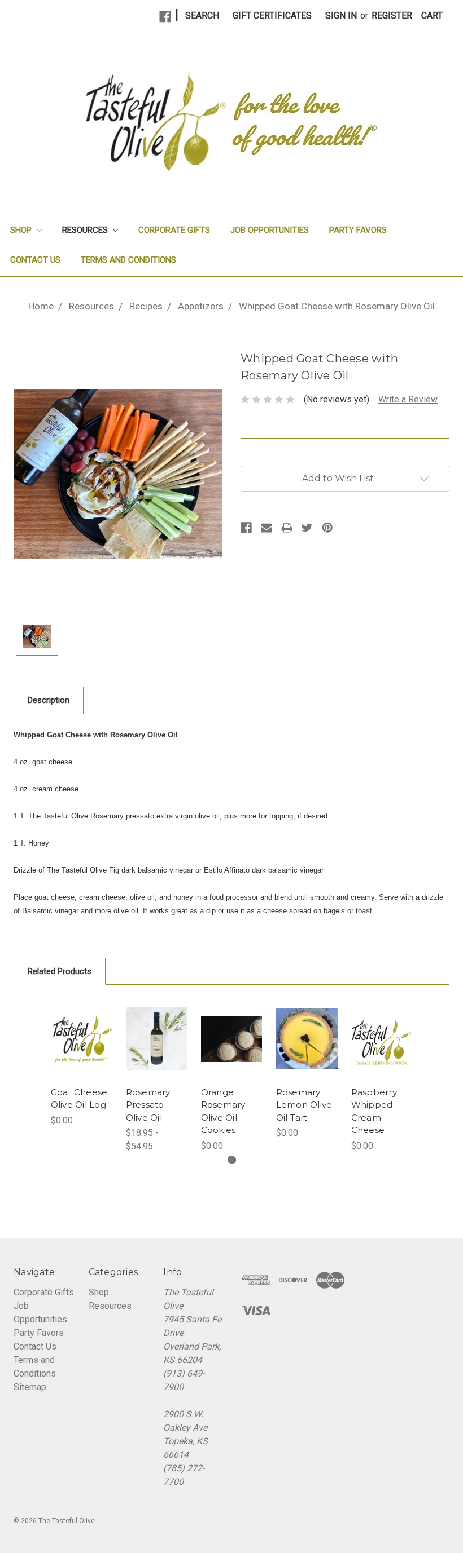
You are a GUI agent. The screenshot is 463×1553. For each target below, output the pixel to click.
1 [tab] (232, 1160)
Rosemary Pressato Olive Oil (148, 1105)
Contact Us (35, 260)
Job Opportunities (269, 230)
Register (392, 15)
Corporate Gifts (174, 230)
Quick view (81, 1039)
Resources (86, 230)
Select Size (156, 1055)
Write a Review (408, 399)
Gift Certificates (272, 15)
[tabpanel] (81, 1062)
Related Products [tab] (59, 971)
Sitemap (30, 1387)
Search (202, 15)
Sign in (341, 15)
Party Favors (358, 230)
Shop (22, 230)
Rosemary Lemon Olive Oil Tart (304, 1105)
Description (48, 700)
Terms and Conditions (128, 260)
